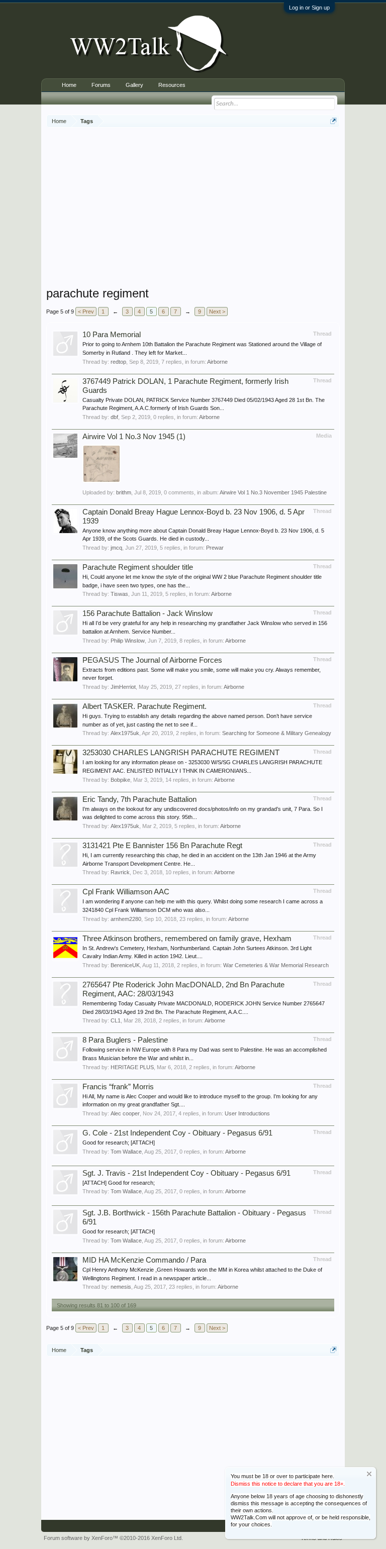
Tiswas (119, 594)
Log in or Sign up (309, 8)
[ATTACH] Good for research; (118, 1183)
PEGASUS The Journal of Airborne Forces (152, 660)
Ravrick (120, 872)
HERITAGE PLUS (132, 1067)
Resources (171, 85)
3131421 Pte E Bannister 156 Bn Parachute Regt (162, 846)
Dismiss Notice (369, 1474)
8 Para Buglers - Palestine (125, 1040)
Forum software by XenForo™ (113, 1538)
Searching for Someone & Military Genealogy (276, 733)
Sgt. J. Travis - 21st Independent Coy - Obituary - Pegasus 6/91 (186, 1173)
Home (69, 85)
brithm (123, 492)
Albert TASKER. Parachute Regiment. (144, 706)
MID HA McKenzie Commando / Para (144, 1260)
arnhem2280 (126, 919)
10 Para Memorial (111, 335)
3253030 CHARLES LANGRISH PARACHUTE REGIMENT (180, 753)
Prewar (215, 548)
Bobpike (120, 780)
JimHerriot (123, 687)
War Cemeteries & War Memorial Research (276, 965)
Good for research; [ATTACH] (118, 1143)
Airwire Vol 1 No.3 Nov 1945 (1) (133, 437)
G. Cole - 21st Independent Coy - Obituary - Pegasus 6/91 (177, 1133)
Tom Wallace (126, 1152)
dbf (114, 417)
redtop (118, 362)
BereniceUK (125, 965)
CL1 (116, 1020)
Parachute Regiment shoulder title (137, 567)
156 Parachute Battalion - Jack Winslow (147, 613)
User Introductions (247, 1113)
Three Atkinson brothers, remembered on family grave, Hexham (187, 939)
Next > (217, 311)
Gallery (134, 85)
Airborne (217, 362)
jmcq (116, 548)
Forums (101, 85)
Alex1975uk (125, 733)
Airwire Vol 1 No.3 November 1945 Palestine (273, 492)
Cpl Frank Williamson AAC (125, 892)
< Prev (86, 311)
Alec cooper (125, 1113)
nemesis (121, 1287)
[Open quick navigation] (333, 121)
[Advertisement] (216, 208)
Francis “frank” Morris (118, 1087)
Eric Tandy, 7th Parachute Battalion (139, 799)
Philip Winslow (128, 641)
